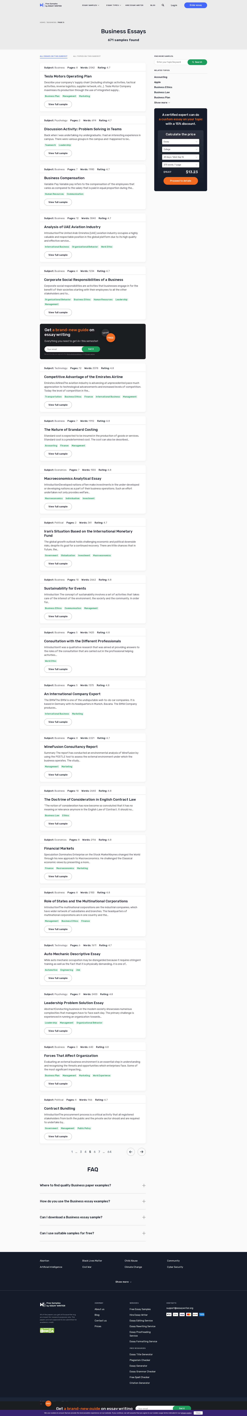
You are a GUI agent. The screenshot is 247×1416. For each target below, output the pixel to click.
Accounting (51, 445)
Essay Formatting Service (143, 1341)
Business (51, 22)
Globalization (68, 555)
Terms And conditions (74, 354)
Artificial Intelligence (51, 1267)
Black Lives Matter (92, 1260)
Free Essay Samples (140, 1309)
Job (78, 970)
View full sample (58, 104)
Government (51, 555)
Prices (98, 1326)
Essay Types (112, 5)
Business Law (52, 815)
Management (69, 96)
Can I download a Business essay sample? (71, 1217)
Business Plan (52, 96)
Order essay (196, 5)
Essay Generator (138, 1366)
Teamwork (50, 145)
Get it (91, 349)
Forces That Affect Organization (71, 1056)
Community (173, 1260)
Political (59, 522)
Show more (122, 1281)
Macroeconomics (54, 498)
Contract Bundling (59, 1108)
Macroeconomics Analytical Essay (72, 479)
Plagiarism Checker (140, 1360)
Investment (89, 498)
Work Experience (101, 1075)
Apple (157, 82)
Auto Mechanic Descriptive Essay (72, 954)
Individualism (73, 498)
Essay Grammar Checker (143, 1371)
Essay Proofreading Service (140, 1334)
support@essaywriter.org (179, 1308)
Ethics (65, 815)
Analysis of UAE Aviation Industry (72, 227)
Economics (61, 470)
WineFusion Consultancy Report (71, 747)
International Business (57, 247)
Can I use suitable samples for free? (67, 1233)
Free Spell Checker (140, 1377)
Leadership (65, 145)
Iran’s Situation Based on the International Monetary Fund (88, 533)
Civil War (86, 1267)
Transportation (53, 397)
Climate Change (133, 1267)
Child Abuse (131, 1260)
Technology (61, 368)
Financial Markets (59, 848)
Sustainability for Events (65, 588)
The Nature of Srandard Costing (71, 430)
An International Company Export (72, 694)
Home (42, 22)
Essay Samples (89, 5)
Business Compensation (64, 178)
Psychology (61, 120)
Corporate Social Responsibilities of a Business (83, 280)
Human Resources (54, 194)
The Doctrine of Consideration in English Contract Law (90, 800)
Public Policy (84, 1128)
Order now (181, 181)
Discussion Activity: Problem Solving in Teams (83, 129)
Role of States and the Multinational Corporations (86, 901)
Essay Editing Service (141, 1320)
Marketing (84, 96)
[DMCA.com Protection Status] (47, 1332)
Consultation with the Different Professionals (82, 641)
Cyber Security (175, 1267)
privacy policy (186, 1413)
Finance (88, 397)
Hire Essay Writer (134, 5)
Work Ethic (106, 247)
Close (198, 1413)
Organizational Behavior (85, 247)
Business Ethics (82, 299)
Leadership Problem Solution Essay (74, 1003)
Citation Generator (140, 1383)
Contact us (101, 1320)
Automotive (51, 970)
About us (99, 1309)
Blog (152, 5)
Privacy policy (90, 354)
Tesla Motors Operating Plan (68, 76)
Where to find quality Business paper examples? (75, 1185)
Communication (75, 194)
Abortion (44, 1260)
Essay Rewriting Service (142, 1326)
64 (109, 1151)
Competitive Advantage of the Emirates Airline (83, 377)
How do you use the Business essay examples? (75, 1201)
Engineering (66, 970)
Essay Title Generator (141, 1354)
